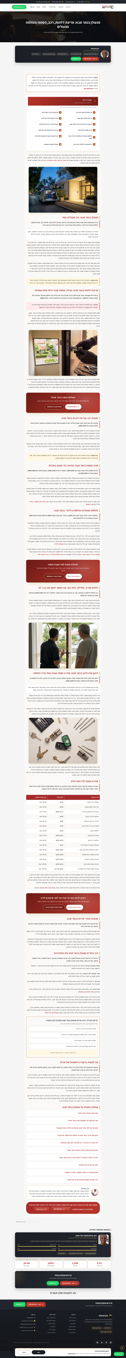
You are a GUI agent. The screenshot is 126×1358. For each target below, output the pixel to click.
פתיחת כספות (72, 1326)
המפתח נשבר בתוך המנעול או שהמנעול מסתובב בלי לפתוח (79, 1034)
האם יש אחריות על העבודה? (88, 1165)
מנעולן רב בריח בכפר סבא (91, 554)
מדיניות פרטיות (71, 1353)
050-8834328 (88, 88)
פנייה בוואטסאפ (41, 1209)
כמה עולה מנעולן (45, 888)
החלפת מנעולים (72, 1329)
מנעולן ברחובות (51, 1323)
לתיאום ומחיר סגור (74, 576)
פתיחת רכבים (72, 1320)
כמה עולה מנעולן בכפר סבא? (88, 1113)
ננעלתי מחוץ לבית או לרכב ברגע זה (86, 1028)
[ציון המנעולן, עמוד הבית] (108, 7)
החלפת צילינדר (72, 1332)
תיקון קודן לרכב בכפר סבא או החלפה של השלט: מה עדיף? (77, 1135)
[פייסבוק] (110, 1342)
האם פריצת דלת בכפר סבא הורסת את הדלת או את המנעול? (77, 1128)
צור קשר (32, 7)
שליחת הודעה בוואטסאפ (27, 1321)
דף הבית (68, 7)
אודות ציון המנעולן (84, 992)
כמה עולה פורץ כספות (41, 502)
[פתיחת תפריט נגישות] (122, 1348)
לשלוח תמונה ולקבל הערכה (53, 907)
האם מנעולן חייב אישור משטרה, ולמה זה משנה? (81, 1172)
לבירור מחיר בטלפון (75, 907)
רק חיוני (24, 1352)
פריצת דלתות (72, 1317)
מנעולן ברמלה (52, 1329)
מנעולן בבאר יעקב (51, 1317)
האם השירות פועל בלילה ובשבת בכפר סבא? (82, 1150)
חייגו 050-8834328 (73, 406)
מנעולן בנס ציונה (51, 1332)
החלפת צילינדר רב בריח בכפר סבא (49, 554)
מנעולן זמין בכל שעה (51, 1013)
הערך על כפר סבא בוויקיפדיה (56, 160)
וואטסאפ (75, 59)
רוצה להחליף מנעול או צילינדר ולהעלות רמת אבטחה (81, 1046)
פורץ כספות (90, 504)
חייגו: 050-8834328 (60, 1209)
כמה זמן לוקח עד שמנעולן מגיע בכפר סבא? (83, 1120)
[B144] (97, 1342)
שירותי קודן (73, 1323)
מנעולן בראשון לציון (51, 1320)
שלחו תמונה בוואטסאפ (54, 406)
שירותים (61, 7)
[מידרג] (101, 1342)
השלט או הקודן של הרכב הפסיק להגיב (85, 1040)
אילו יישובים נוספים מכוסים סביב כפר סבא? (82, 1180)
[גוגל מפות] (106, 1342)
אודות (38, 7)
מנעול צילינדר (58, 544)
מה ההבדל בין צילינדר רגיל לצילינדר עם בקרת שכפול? (79, 1143)
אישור (38, 1352)
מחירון (44, 7)
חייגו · (89, 59)
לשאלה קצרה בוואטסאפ (54, 576)
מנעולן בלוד (52, 1326)
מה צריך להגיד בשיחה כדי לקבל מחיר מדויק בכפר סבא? (78, 1157)
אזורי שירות (52, 7)
